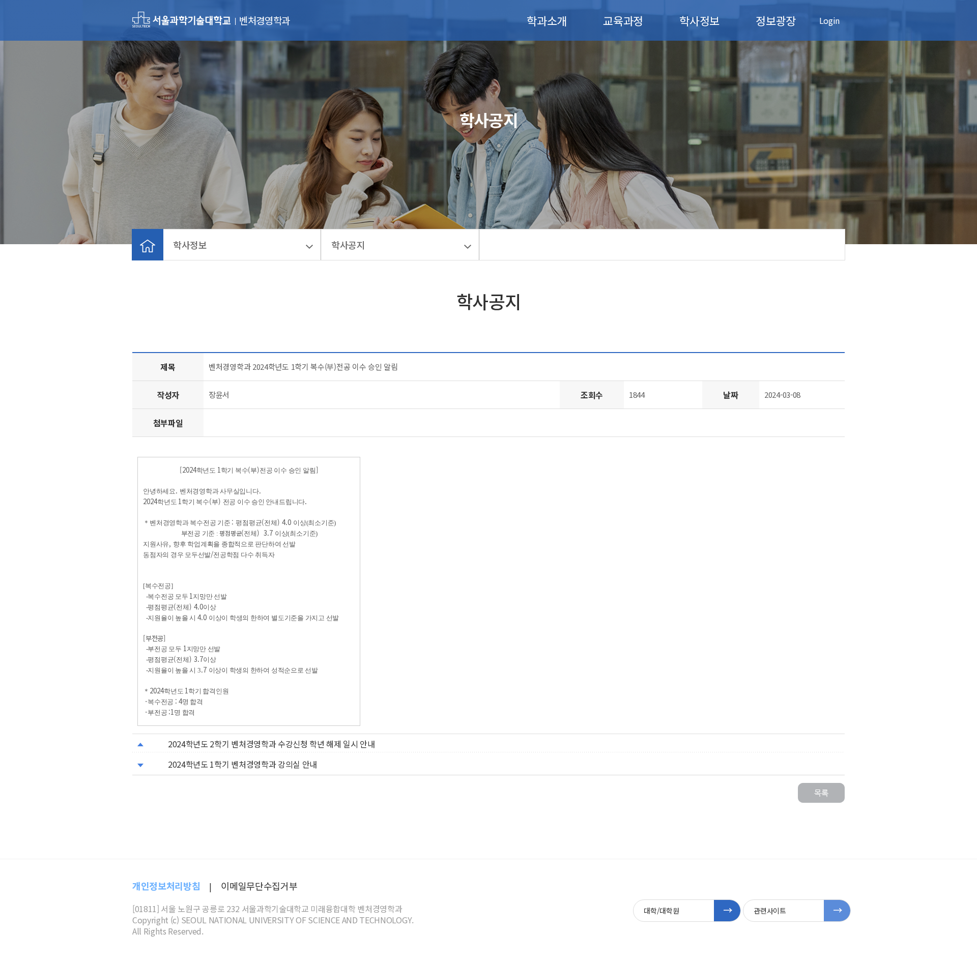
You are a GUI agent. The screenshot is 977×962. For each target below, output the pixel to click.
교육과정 (623, 20)
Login (829, 20)
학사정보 (699, 20)
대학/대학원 (661, 911)
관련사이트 (770, 911)
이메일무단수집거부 (259, 885)
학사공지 (348, 244)
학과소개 (547, 20)
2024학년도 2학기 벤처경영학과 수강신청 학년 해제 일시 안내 (271, 744)
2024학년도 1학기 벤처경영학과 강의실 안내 (242, 764)
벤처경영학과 (264, 20)
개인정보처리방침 (166, 885)
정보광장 (776, 20)
